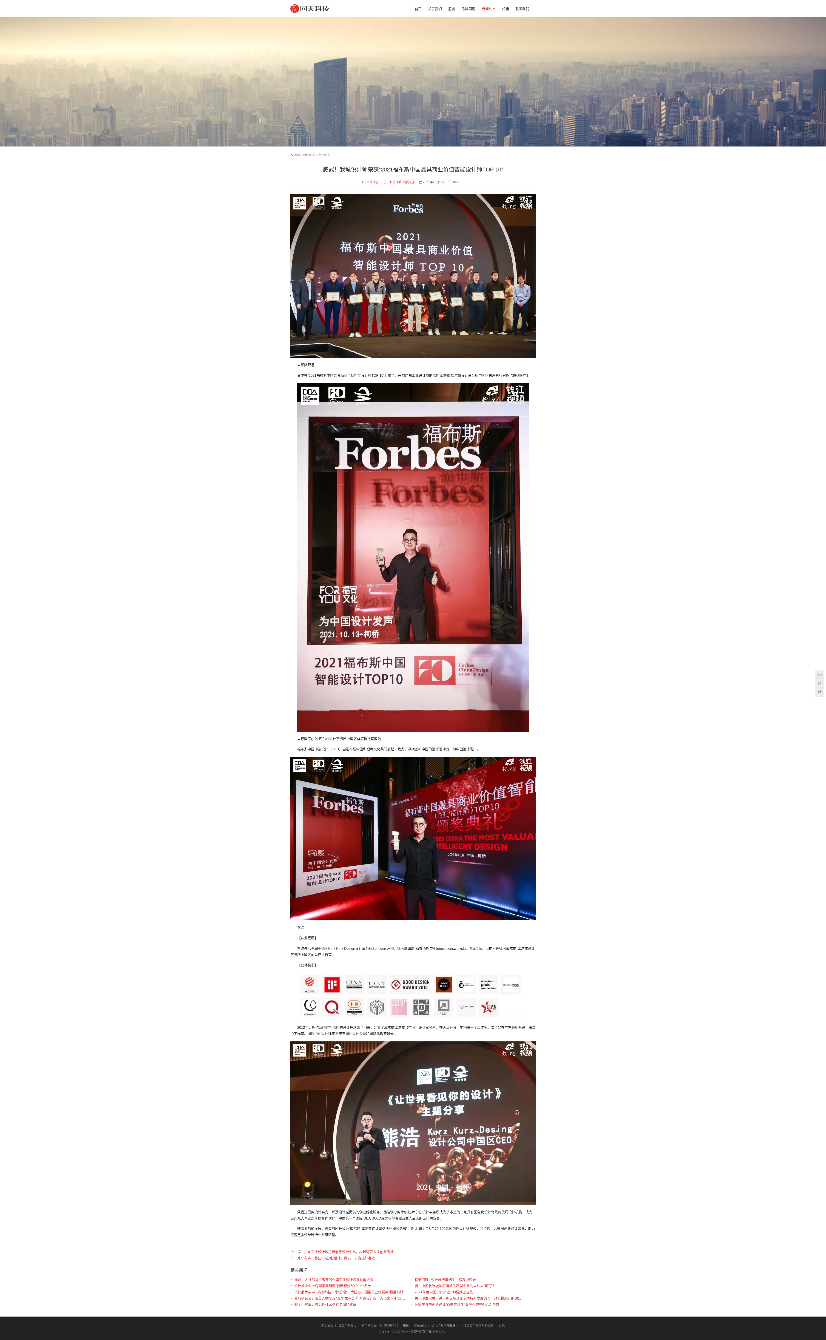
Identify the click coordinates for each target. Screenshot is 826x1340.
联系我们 (522, 9)
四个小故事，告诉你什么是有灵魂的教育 (325, 1304)
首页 (418, 9)
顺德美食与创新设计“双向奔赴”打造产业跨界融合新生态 (457, 1304)
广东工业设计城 (390, 182)
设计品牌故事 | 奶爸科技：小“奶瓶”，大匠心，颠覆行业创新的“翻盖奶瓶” (349, 1292)
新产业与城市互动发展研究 (380, 1325)
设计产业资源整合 (443, 1325)
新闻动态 (489, 9)
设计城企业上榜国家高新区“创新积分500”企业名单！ (334, 1286)
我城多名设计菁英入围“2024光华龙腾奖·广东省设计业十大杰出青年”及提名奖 (350, 1298)
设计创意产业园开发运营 (477, 1325)
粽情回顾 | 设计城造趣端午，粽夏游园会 (445, 1280)
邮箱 (505, 9)
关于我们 (435, 9)
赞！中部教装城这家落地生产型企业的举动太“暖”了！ (455, 1286)
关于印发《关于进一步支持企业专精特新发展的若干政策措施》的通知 (468, 1298)
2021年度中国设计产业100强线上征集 (444, 1292)
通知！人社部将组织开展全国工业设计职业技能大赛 (333, 1280)
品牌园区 (468, 9)
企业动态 (373, 182)
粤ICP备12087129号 (434, 1331)
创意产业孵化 (347, 1325)
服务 (451, 9)
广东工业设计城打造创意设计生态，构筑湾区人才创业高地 (349, 1252)
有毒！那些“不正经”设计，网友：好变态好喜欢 (339, 1258)
